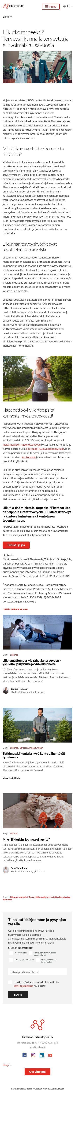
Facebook (24, 1055)
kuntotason (29, 457)
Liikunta (14, 654)
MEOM (61, 1089)
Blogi (5, 897)
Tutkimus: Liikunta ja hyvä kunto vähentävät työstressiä (34, 755)
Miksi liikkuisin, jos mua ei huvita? (26, 839)
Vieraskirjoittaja (11, 778)
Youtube (50, 1055)
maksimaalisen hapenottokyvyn (22, 444)
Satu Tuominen (19, 868)
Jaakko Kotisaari (19, 688)
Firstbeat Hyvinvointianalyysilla (45, 448)
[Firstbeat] (13, 6)
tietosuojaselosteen (23, 985)
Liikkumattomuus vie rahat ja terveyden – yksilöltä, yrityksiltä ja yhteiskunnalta (32, 662)
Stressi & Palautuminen (31, 747)
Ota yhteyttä (37, 1071)
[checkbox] (18, 953)
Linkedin (42, 1055)
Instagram (33, 1055)
